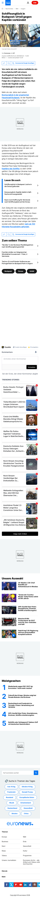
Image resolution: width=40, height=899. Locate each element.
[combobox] (20, 773)
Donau (20, 271)
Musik (11, 803)
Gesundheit (28, 808)
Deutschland (12, 808)
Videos (4, 855)
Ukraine (14, 814)
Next (3, 846)
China (26, 814)
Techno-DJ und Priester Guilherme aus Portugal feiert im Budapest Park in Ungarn (17, 262)
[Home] (2, 8)
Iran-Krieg (11, 787)
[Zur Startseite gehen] (8, 2)
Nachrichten (9, 8)
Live (34, 3)
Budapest (8, 271)
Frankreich (11, 792)
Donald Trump (27, 792)
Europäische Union (27, 797)
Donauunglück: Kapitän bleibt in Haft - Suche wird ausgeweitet (18, 193)
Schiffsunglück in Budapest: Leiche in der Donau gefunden (18, 185)
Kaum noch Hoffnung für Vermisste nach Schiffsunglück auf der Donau (17, 201)
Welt (17, 8)
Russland (9, 797)
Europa (4, 837)
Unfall (32, 271)
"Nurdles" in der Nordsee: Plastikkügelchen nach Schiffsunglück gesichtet (17, 246)
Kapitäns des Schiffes (11, 168)
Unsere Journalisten (9, 860)
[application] (20, 35)
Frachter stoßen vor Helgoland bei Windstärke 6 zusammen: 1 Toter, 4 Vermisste (14, 254)
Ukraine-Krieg (27, 787)
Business (5, 841)
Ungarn (23, 8)
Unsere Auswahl (12, 578)
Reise (4, 851)
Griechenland (25, 803)
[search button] (36, 773)
